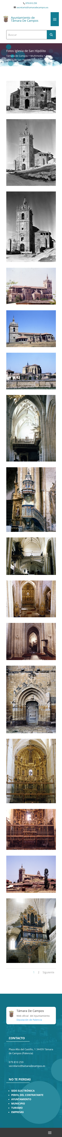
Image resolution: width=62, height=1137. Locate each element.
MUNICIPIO (18, 1103)
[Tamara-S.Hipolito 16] (31, 962)
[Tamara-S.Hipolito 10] (31, 616)
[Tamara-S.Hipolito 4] (31, 303)
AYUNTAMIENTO (21, 1099)
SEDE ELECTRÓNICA (23, 1090)
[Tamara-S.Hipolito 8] (31, 531)
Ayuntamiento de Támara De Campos (24, 19)
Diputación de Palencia (29, 1019)
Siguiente (48, 972)
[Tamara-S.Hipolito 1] (31, 112)
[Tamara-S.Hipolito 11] (31, 659)
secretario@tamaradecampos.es (32, 7)
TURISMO (17, 1108)
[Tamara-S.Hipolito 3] (31, 261)
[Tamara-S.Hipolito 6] (31, 388)
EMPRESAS (17, 1112)
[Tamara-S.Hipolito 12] (31, 732)
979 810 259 (31, 3)
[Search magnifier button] (51, 34)
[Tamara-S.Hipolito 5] (31, 346)
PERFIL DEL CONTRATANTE (27, 1095)
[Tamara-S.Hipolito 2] (31, 185)
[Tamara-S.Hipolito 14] (31, 849)
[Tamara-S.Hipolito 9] (31, 574)
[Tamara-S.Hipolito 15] (31, 891)
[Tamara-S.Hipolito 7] (31, 460)
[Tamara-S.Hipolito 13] (31, 802)
